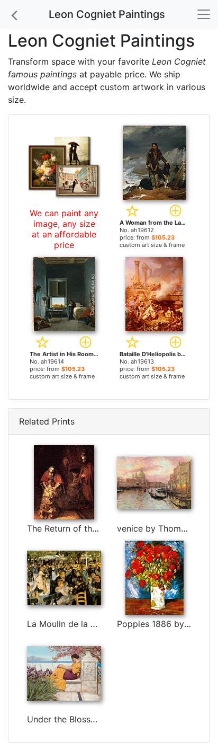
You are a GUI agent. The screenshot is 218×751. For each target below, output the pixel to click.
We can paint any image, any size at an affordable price (64, 229)
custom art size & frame (152, 245)
